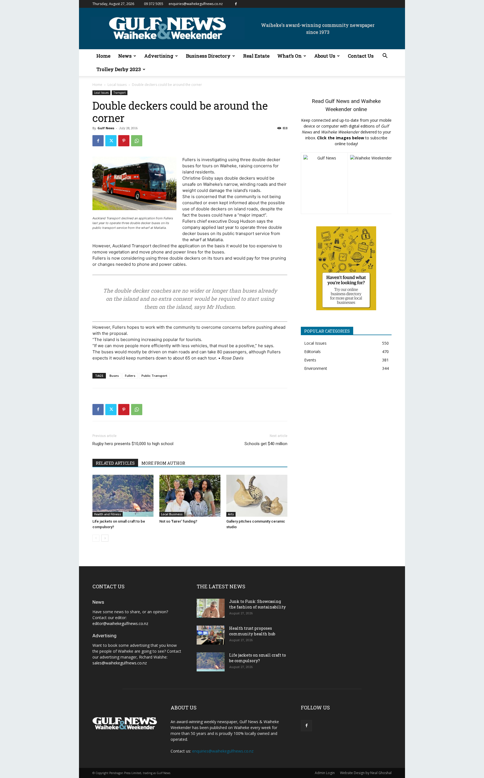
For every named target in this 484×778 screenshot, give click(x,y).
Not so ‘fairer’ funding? (178, 521)
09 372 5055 (153, 3)
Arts (231, 514)
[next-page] (104, 538)
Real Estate (256, 56)
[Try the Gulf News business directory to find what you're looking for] (346, 268)
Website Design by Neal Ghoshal (366, 772)
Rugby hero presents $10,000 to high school (132, 443)
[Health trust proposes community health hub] (211, 635)
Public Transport (154, 375)
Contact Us (361, 56)
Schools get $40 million (266, 443)
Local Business (172, 514)
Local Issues (117, 84)
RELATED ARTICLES (115, 463)
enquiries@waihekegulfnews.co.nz (196, 3)
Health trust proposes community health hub (252, 631)
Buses (114, 375)
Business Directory (208, 56)
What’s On (289, 56)
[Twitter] (111, 140)
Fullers (130, 375)
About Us (324, 56)
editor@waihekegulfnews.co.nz (120, 623)
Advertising (158, 56)
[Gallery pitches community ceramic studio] (256, 496)
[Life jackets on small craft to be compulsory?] (122, 496)
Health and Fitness (107, 514)
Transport (119, 93)
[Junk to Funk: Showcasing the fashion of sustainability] (211, 608)
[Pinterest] (123, 140)
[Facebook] (236, 4)
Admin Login (325, 772)
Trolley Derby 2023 (118, 69)
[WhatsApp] (136, 140)
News (125, 56)
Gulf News (105, 128)
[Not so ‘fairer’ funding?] (189, 496)
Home (103, 56)
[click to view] (324, 183)
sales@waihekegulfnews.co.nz (119, 663)
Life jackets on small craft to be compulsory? (257, 657)
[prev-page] (95, 538)
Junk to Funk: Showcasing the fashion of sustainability (257, 604)
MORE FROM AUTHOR (163, 463)
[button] (385, 56)
